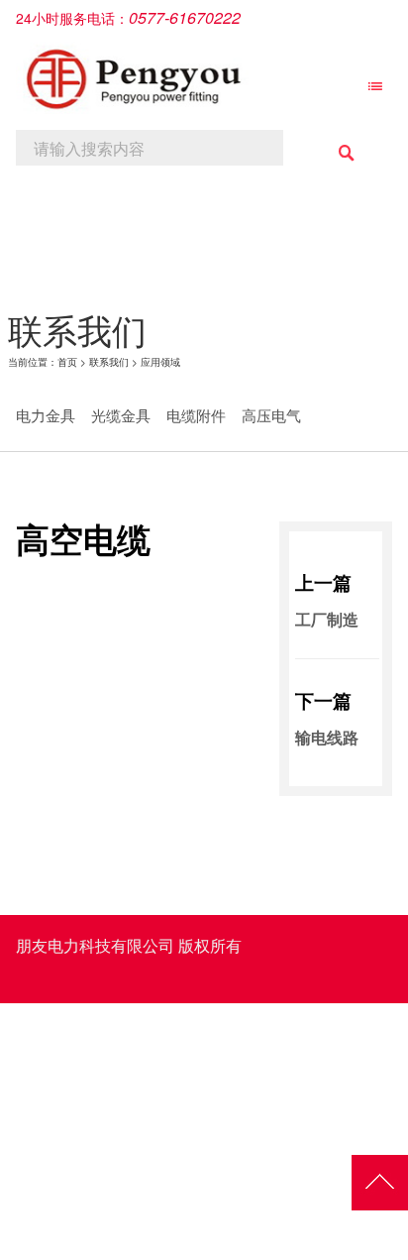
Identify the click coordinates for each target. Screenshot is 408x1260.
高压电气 (271, 414)
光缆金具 (121, 414)
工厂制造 (326, 619)
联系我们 (109, 362)
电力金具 (45, 414)
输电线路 (326, 737)
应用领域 (160, 362)
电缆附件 (196, 414)
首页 (67, 362)
